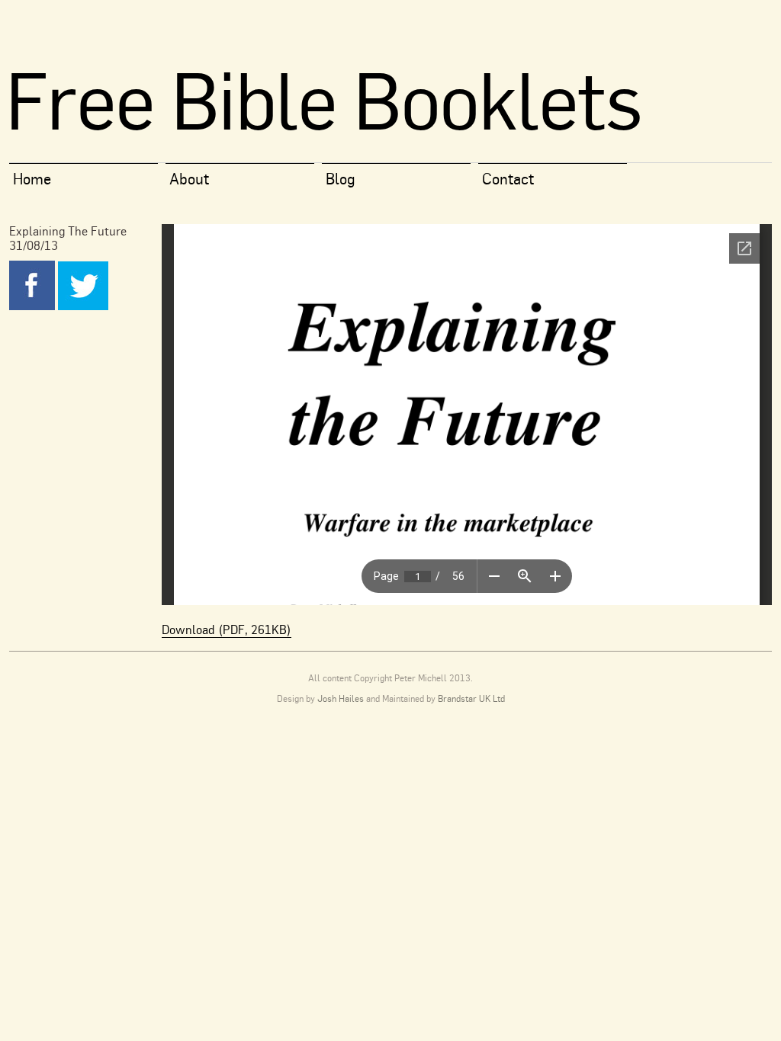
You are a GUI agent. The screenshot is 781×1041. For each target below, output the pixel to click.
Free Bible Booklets (323, 100)
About (189, 178)
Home (32, 178)
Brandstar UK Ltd (471, 698)
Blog (340, 178)
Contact (508, 178)
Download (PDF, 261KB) (226, 630)
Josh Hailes (340, 698)
